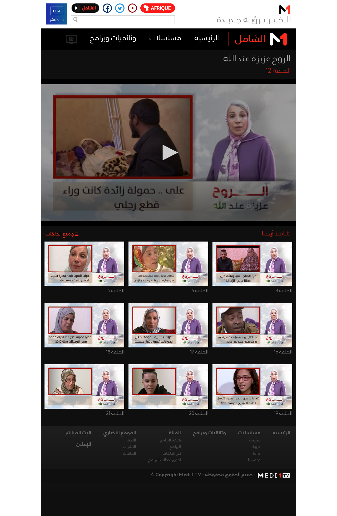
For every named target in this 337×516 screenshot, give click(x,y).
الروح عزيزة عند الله (257, 59)
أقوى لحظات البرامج (164, 460)
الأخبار (131, 440)
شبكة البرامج (170, 440)
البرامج (175, 447)
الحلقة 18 (115, 352)
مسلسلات (165, 38)
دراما (257, 453)
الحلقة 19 (283, 413)
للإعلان (83, 445)
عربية (256, 447)
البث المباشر (78, 433)
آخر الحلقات (172, 453)
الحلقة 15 (115, 290)
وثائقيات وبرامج (113, 38)
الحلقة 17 (199, 352)
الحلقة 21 (115, 413)
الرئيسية (207, 38)
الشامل (250, 39)
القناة (175, 433)
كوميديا (254, 460)
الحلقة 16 (283, 352)
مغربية (255, 440)
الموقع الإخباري (119, 433)
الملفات (129, 453)
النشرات (129, 447)
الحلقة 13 (283, 290)
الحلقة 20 (198, 413)
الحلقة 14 (199, 290)
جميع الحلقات (60, 234)
